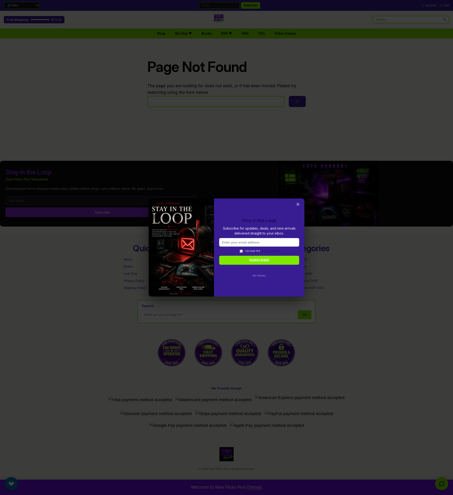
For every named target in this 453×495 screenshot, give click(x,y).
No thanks (259, 275)
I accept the (262, 250)
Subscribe (259, 260)
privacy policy (271, 250)
